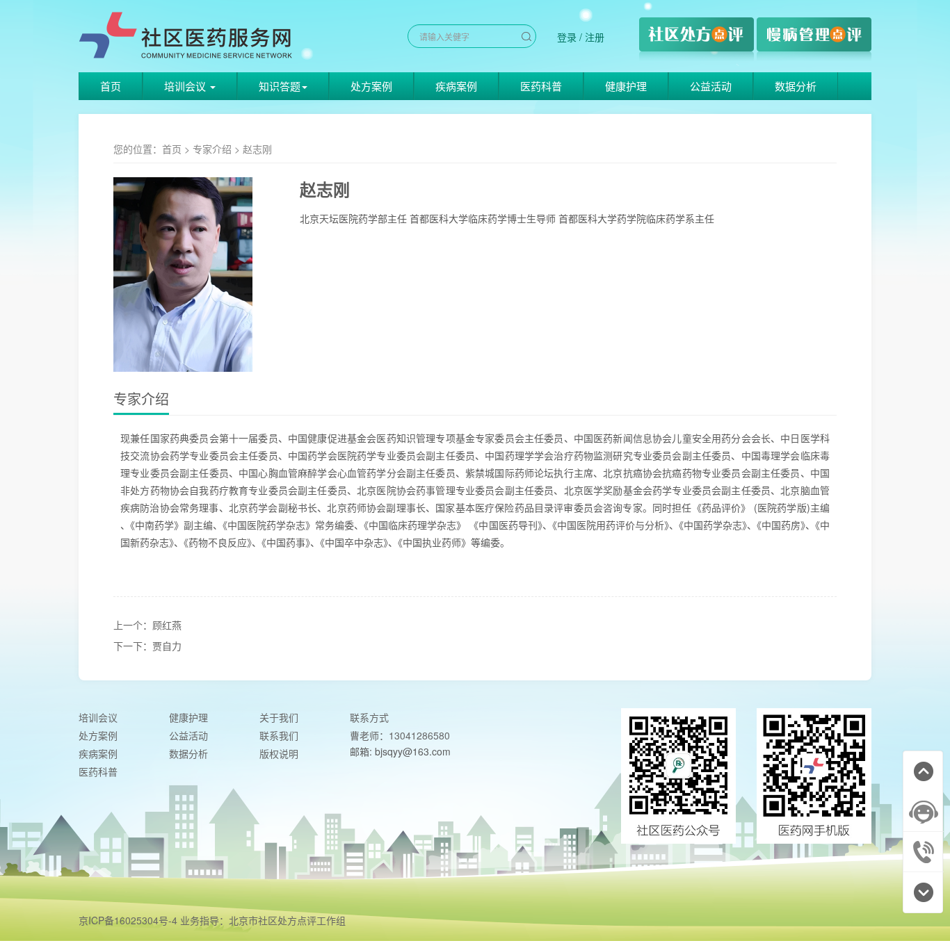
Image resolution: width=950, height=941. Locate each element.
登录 (567, 37)
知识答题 (279, 86)
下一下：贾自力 (147, 646)
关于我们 (278, 717)
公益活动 (711, 86)
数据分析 (795, 86)
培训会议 (98, 717)
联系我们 (278, 735)
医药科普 (541, 86)
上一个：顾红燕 (147, 625)
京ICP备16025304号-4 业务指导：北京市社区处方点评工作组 (212, 920)
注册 (594, 37)
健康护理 (626, 86)
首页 (110, 86)
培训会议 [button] (186, 86)
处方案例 (371, 86)
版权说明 (278, 753)
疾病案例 (456, 86)
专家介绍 (212, 149)
